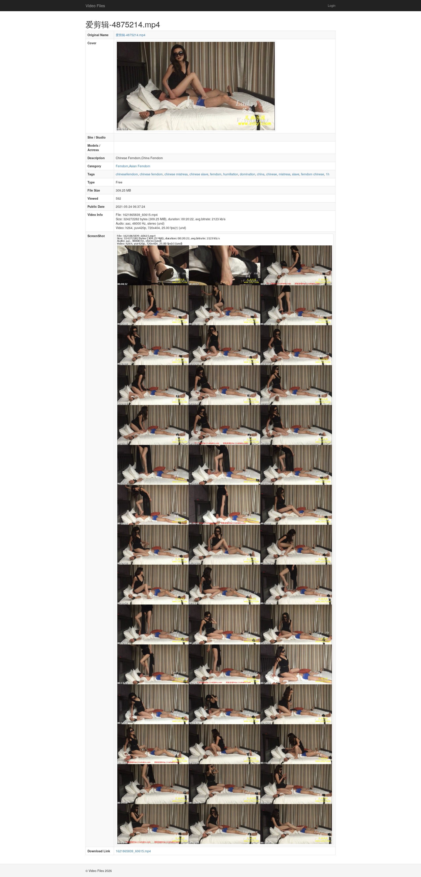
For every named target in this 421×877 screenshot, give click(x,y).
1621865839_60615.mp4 (133, 851)
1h (327, 174)
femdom (215, 174)
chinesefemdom (127, 174)
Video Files (95, 5)
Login (331, 5)
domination (247, 174)
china (260, 174)
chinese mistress (176, 174)
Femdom (122, 166)
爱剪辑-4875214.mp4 (130, 35)
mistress (284, 174)
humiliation (230, 174)
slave (295, 174)
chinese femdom (151, 174)
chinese (271, 174)
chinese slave (198, 174)
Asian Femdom (139, 166)
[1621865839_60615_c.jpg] (196, 85)
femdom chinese (312, 174)
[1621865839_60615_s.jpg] (225, 539)
